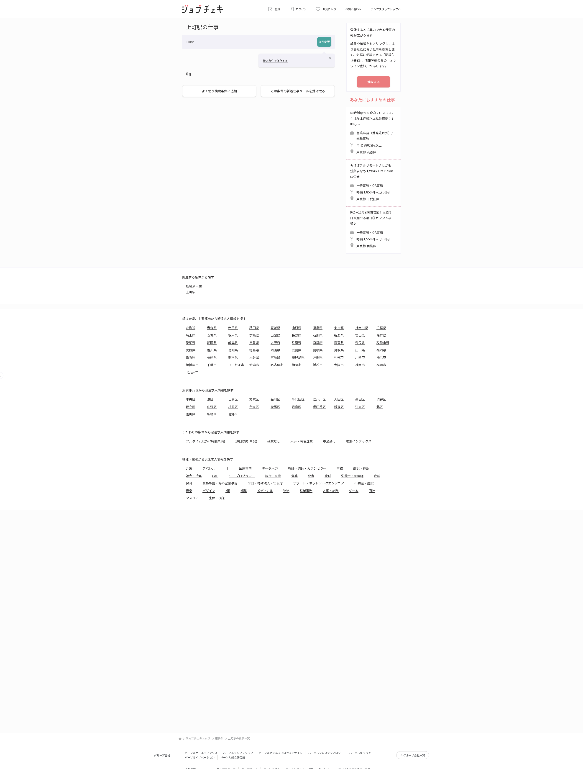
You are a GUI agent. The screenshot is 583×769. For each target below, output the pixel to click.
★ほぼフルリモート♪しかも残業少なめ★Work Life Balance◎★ (371, 182)
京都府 (317, 342)
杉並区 (233, 406)
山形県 (296, 327)
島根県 (317, 350)
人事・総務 (331, 490)
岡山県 (275, 350)
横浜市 (381, 357)
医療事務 (245, 468)
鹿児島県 (298, 357)
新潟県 (339, 335)
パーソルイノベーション (200, 757)
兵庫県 (296, 342)
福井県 (381, 335)
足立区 (190, 406)
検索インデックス (358, 441)
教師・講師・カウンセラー (307, 468)
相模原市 (192, 365)
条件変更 (324, 42)
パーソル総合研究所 (232, 757)
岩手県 (233, 327)
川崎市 (360, 357)
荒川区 (190, 414)
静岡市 (296, 365)
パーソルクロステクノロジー (325, 753)
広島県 (296, 350)
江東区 (360, 406)
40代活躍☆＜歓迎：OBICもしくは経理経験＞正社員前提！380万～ (371, 132)
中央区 (190, 399)
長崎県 (212, 357)
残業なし (273, 441)
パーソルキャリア (360, 753)
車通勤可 (329, 441)
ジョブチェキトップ (198, 738)
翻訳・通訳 (361, 468)
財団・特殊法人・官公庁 (265, 483)
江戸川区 (319, 399)
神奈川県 (361, 327)
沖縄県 (317, 357)
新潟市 (254, 365)
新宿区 (339, 406)
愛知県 (190, 342)
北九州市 (192, 372)
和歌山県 (382, 342)
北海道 (190, 327)
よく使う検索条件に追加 (219, 91)
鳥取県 (339, 350)
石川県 (317, 335)
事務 (340, 468)
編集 (243, 490)
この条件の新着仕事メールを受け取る (298, 91)
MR (227, 490)
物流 (286, 490)
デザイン (208, 490)
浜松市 (317, 365)
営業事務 (306, 490)
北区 (379, 406)
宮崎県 (275, 357)
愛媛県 (190, 350)
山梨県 (275, 335)
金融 (377, 475)
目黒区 (233, 399)
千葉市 (212, 365)
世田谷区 (319, 406)
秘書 (311, 475)
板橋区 (212, 414)
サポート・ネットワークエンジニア (318, 483)
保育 (189, 483)
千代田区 (298, 399)
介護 (189, 468)
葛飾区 (233, 414)
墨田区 (360, 399)
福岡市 (381, 365)
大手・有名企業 (301, 441)
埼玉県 (190, 335)
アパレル (208, 468)
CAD (215, 475)
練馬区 (275, 406)
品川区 (275, 399)
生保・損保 (217, 498)
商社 (372, 490)
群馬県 (254, 335)
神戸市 (360, 365)
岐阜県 (233, 342)
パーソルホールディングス (201, 753)
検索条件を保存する (275, 60)
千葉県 (381, 327)
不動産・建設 (363, 483)
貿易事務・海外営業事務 (220, 483)
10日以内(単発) (246, 441)
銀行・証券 (273, 475)
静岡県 (212, 342)
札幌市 (339, 357)
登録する (373, 82)
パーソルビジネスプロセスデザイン (280, 753)
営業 (294, 475)
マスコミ (192, 498)
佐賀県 (190, 357)
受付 (328, 475)
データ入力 (270, 468)
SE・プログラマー (242, 475)
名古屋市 (277, 365)
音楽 (189, 490)
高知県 (233, 350)
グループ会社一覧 (414, 755)
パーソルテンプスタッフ (238, 753)
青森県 (212, 327)
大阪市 (339, 365)
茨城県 (212, 335)
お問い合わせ (353, 9)
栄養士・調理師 (352, 475)
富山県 (360, 335)
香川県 (212, 350)
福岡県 (381, 350)
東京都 (339, 327)
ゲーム (353, 490)
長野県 (296, 335)
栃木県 (233, 335)
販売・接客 (194, 475)
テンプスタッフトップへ (386, 9)
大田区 (339, 399)
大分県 (254, 357)
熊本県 (233, 357)
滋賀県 (339, 342)
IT (227, 468)
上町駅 (190, 292)
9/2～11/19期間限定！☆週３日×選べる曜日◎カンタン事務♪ (371, 229)
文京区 (254, 399)
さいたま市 (236, 365)
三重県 (254, 342)
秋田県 (254, 327)
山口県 (360, 350)
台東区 (254, 406)
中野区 (212, 406)
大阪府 (275, 342)
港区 (210, 399)
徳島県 (254, 350)
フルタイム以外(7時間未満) (205, 441)
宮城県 (275, 327)
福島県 (317, 327)
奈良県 (360, 342)
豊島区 (296, 406)
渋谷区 (381, 399)
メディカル (265, 490)
